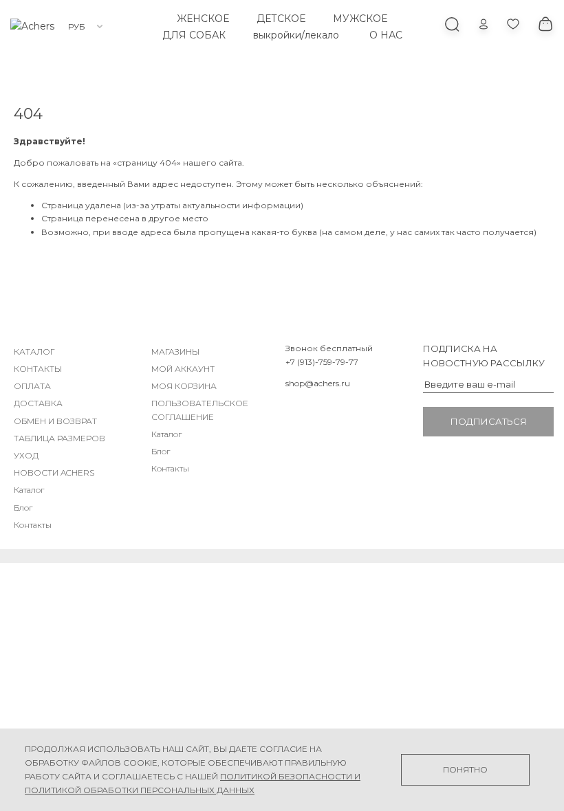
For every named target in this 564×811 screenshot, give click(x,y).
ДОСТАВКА (38, 403)
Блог (23, 507)
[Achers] (32, 26)
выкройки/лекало (296, 35)
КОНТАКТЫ (38, 369)
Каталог (29, 490)
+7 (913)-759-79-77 (321, 362)
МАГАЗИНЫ (175, 351)
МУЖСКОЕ (360, 18)
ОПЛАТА (32, 386)
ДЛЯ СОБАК (194, 35)
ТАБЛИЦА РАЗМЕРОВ (59, 438)
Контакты (33, 525)
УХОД (26, 455)
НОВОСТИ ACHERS (54, 472)
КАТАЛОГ (34, 351)
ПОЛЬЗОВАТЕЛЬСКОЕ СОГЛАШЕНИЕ (199, 409)
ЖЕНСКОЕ (203, 18)
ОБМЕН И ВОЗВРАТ (55, 421)
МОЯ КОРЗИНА (184, 386)
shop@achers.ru (317, 383)
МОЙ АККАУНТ (183, 369)
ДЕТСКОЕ (281, 18)
